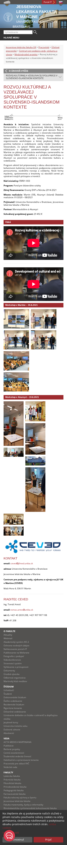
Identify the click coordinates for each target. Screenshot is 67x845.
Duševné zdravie (12, 729)
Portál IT (48, 2)
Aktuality (8, 634)
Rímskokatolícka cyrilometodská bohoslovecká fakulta (30, 808)
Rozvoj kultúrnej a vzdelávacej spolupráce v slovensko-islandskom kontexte (31, 77)
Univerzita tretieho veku (15, 726)
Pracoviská (43, 47)
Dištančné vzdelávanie (15, 711)
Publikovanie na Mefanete (16, 652)
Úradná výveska (11, 674)
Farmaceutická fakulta (15, 793)
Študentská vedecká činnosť (17, 756)
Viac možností (11, 832)
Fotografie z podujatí (14, 656)
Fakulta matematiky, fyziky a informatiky (23, 804)
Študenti (8, 693)
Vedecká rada (10, 767)
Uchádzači (9, 690)
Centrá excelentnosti (14, 752)
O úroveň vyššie (18, 70)
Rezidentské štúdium (14, 704)
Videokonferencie (12, 659)
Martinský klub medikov (15, 681)
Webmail (8, 638)
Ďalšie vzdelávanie (13, 700)
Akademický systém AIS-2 (16, 641)
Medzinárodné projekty (26, 54)
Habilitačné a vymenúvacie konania (21, 759)
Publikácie (9, 745)
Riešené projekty (12, 749)
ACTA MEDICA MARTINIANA (17, 742)
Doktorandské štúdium (15, 697)
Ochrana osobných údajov (16, 645)
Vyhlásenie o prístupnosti (16, 666)
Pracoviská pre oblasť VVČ (16, 763)
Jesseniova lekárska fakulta (17, 801)
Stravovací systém (13, 663)
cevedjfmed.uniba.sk (22, 563)
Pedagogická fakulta (14, 790)
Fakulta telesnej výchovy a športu (20, 797)
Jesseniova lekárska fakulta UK (21, 47)
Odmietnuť (17, 839)
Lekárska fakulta (12, 776)
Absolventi (9, 733)
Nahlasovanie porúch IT (15, 649)
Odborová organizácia (15, 677)
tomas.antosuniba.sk (22, 609)
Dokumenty (9, 670)
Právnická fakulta (12, 779)
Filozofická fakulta (12, 783)
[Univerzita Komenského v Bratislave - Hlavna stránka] (8, 16)
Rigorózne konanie (13, 708)
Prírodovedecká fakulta (15, 786)
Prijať (48, 839)
